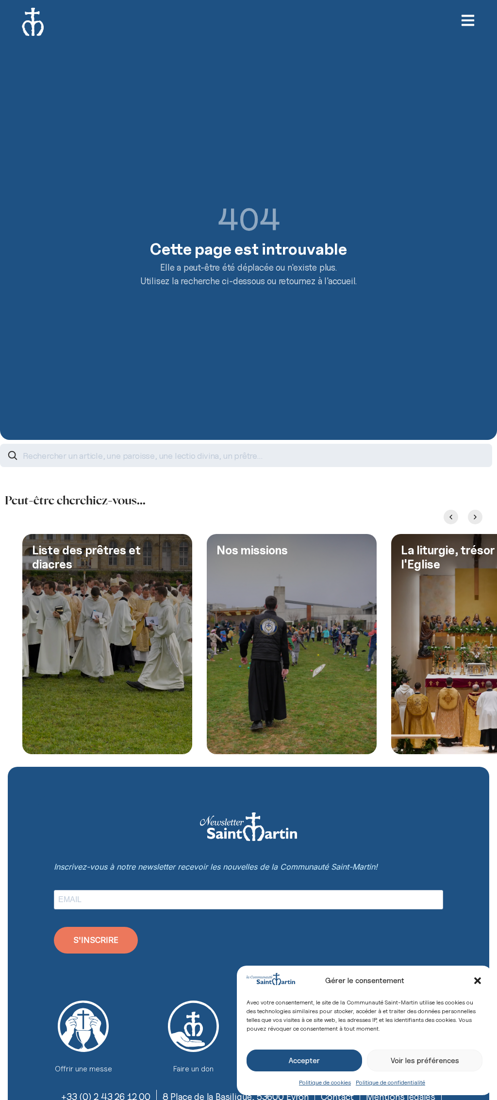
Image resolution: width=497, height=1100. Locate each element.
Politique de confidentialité (390, 1082)
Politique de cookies (325, 1082)
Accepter (304, 1060)
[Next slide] (475, 517)
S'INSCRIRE (95, 940)
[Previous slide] (451, 517)
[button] (477, 981)
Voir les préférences (425, 1060)
